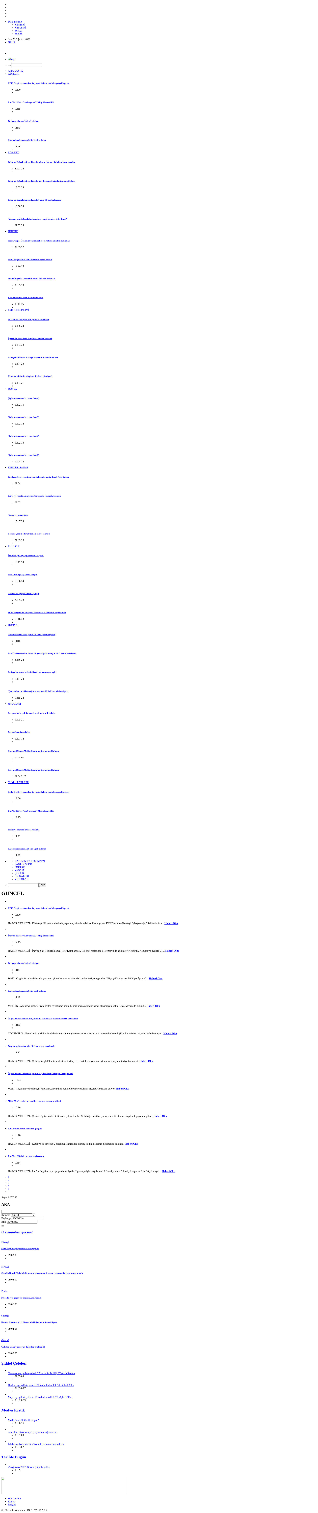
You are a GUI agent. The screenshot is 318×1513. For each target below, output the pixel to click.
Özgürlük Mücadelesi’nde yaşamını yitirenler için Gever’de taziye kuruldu (43, 1018)
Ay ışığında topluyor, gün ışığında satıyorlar (28, 319)
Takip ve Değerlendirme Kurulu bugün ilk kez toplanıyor (34, 200)
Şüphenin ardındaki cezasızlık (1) (23, 455)
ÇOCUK (19, 873)
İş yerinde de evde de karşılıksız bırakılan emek (30, 338)
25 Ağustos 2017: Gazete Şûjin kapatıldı (29, 1467)
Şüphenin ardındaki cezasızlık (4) (23, 398)
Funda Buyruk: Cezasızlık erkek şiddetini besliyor (31, 278)
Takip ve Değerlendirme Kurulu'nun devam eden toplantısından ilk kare (41, 181)
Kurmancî (20, 24)
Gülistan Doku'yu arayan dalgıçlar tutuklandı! (23, 1347)
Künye (11, 1501)
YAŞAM (19, 870)
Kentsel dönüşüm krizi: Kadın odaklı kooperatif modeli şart (29, 1322)
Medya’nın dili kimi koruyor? (23, 1420)
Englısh (19, 33)
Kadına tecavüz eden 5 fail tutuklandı (25, 297)
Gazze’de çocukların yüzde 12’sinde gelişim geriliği (32, 634)
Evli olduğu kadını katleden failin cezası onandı (30, 259)
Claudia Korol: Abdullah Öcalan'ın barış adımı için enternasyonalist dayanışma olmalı (42, 1273)
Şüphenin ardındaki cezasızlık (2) (23, 436)
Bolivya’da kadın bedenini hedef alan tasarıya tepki (32, 672)
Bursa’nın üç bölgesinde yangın (22, 574)
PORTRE (20, 867)
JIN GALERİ (22, 876)
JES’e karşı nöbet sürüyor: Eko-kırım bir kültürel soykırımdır (37, 612)
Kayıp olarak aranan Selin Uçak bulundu (27, 140)
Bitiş (3, 1221)
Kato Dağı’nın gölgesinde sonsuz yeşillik (20, 1248)
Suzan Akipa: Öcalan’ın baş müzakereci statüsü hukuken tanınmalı (39, 240)
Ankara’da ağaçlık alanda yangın (23, 593)
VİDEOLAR (21, 879)
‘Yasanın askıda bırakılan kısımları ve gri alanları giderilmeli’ (37, 219)
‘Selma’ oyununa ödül (18, 515)
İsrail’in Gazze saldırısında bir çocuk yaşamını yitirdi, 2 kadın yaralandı (42, 653)
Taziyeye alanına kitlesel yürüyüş (23, 121)
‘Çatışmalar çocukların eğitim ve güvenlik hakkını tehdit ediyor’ (38, 691)
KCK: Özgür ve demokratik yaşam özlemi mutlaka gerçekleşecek (38, 83)
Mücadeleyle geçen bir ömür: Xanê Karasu (21, 1298)
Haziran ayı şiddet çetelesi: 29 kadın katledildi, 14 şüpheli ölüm (41, 1385)
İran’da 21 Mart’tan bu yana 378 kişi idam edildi (31, 102)
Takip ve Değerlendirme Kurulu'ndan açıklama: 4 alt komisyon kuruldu (41, 162)
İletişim (12, 1504)
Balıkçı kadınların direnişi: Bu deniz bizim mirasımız (33, 357)
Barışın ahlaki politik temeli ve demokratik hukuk (31, 713)
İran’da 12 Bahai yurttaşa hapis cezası (26, 1156)
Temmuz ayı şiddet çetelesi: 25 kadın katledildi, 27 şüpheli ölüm (41, 1373)
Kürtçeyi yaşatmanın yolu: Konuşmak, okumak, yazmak (34, 496)
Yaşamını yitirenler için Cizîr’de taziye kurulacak (31, 1046)
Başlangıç (6, 1218)
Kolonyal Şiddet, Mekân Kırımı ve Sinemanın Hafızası (33, 751)
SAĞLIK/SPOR (23, 864)
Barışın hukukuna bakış (19, 732)
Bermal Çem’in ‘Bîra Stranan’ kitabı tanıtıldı (29, 533)
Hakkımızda (14, 1498)
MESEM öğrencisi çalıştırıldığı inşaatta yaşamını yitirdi (34, 1101)
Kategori (5, 1215)
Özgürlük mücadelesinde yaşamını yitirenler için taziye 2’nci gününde (40, 1073)
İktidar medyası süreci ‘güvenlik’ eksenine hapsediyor (36, 1444)
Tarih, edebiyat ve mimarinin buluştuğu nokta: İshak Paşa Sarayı (38, 477)
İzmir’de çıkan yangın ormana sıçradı (26, 555)
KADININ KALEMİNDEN (30, 861)
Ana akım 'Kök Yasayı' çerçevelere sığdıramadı (32, 1432)
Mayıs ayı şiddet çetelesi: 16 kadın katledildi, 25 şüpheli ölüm (40, 1397)
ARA (43, 885)
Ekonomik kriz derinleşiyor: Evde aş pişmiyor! (30, 376)
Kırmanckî (20, 27)
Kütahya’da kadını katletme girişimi (25, 1128)
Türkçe (18, 30)
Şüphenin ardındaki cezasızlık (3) (23, 417)
